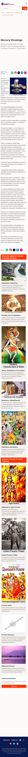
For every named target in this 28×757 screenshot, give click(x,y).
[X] (24, 740)
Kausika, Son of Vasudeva (11, 315)
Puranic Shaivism (8, 635)
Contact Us (6, 740)
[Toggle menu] (26, 3)
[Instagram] (17, 743)
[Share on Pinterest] (25, 72)
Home (2, 12)
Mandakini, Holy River (10, 283)
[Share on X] (19, 72)
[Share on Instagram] (15, 72)
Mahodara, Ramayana (10, 447)
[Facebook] (20, 740)
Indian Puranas (19, 12)
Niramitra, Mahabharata (11, 400)
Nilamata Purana (8, 666)
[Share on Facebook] (22, 72)
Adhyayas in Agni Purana (11, 507)
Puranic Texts (7, 605)
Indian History (9, 12)
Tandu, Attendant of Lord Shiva (13, 370)
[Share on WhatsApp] (12, 72)
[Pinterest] (10, 743)
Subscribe (14, 686)
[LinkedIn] (14, 743)
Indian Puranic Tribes (9, 555)
